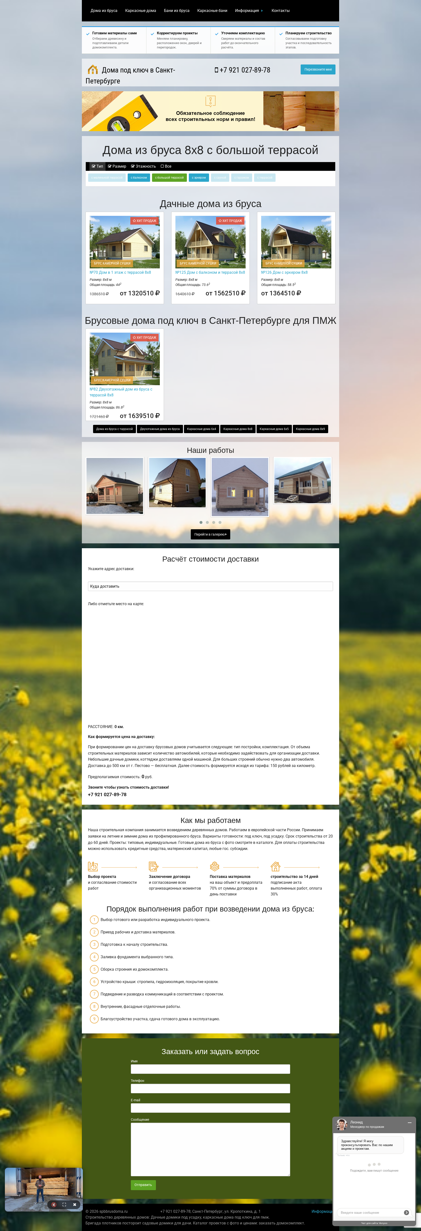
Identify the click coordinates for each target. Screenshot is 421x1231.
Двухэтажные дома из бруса (160, 429)
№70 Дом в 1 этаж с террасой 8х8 (120, 272)
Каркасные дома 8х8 (237, 429)
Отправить (143, 1185)
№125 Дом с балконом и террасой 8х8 (210, 272)
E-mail (135, 1100)
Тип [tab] (99, 166)
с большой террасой (169, 177)
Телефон (137, 1081)
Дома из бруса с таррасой (114, 429)
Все (167, 166)
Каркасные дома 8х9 (310, 429)
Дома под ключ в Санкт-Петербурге (130, 75)
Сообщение (140, 1120)
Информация (247, 10)
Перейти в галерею (209, 534)
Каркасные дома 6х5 (274, 429)
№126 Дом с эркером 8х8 (284, 272)
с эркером (199, 177)
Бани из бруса (177, 10)
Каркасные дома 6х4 (201, 429)
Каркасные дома (140, 10)
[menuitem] (104, 10)
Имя (134, 1061)
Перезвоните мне (318, 69)
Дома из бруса (104, 10)
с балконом (139, 177)
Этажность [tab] (145, 166)
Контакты (281, 10)
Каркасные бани (212, 10)
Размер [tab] (119, 166)
